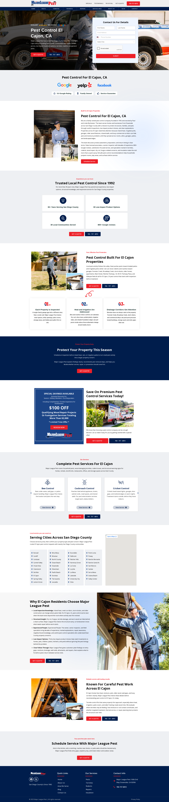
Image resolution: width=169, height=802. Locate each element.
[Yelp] (36, 779)
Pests (44, 8)
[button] (31, 493)
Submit (116, 56)
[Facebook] (31, 779)
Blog (123, 8)
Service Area (97, 8)
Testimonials (98, 3)
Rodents (70, 8)
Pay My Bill (109, 3)
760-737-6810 (121, 787)
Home (33, 8)
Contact (135, 8)
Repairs (82, 8)
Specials (89, 3)
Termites (56, 8)
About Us (111, 8)
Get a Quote (119, 3)
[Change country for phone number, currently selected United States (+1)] (98, 37)
